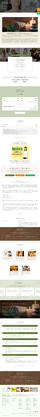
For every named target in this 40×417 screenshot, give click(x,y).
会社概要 (25, 413)
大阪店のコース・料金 (28, 399)
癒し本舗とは (20, 213)
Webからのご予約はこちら (20, 175)
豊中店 (13, 401)
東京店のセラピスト (21, 400)
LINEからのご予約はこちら (30, 175)
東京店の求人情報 (35, 400)
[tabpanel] (27, 292)
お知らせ (29, 413)
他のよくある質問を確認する (20, 365)
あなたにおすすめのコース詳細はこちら (20, 137)
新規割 (27, 413)
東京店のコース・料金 (28, 400)
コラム (30, 413)
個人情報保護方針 (30, 415)
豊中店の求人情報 (35, 401)
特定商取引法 (37, 415)
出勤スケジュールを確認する (20, 69)
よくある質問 (16, 413)
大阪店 (13, 399)
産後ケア (33, 413)
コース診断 (19, 413)
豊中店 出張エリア (28, 405)
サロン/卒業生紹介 (22, 413)
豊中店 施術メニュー (35, 405)
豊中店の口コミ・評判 (28, 409)
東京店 (13, 400)
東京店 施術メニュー (35, 404)
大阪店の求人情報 (35, 399)
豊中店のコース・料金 (28, 401)
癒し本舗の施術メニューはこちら (10, 175)
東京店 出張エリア (28, 404)
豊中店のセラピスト (21, 401)
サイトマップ (34, 415)
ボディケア (35, 413)
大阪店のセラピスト (21, 399)
